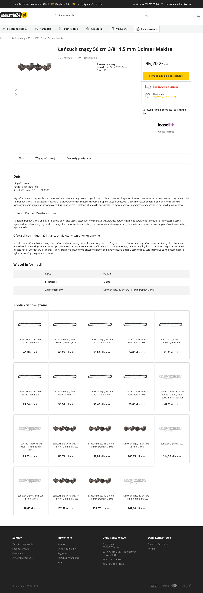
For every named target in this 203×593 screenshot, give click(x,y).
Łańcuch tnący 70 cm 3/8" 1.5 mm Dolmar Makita (66, 497)
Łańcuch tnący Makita (172, 443)
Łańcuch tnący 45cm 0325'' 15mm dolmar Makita (31, 446)
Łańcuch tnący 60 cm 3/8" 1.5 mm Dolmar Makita (101, 497)
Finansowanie (149, 28)
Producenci (121, 28)
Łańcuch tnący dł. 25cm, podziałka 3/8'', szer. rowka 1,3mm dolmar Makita (172, 396)
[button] (34, 90)
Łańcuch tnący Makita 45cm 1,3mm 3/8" (101, 393)
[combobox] (102, 15)
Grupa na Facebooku (158, 544)
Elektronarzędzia (17, 28)
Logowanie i (171, 4)
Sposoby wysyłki (20, 548)
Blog (60, 562)
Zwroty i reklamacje (22, 557)
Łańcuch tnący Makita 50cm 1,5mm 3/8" (172, 341)
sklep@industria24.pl (113, 559)
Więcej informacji (45, 158)
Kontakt (62, 544)
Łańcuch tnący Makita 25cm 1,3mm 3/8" (31, 341)
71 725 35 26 (152, 4)
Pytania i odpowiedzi (22, 544)
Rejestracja (184, 4)
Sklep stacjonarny (67, 548)
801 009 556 (109, 551)
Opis (21, 158)
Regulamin (63, 553)
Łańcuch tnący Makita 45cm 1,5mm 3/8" (137, 341)
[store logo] (25, 15)
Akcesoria (96, 28)
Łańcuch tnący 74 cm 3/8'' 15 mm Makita (31, 497)
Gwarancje (17, 553)
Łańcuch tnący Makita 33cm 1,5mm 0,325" (66, 341)
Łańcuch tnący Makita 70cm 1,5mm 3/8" (66, 393)
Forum (151, 548)
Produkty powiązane (78, 158)
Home (3, 38)
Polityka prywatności (68, 557)
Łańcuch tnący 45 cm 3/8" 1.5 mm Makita (136, 445)
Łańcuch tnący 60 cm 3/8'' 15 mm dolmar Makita (136, 497)
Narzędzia (45, 28)
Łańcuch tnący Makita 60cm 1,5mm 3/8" (31, 393)
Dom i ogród (71, 28)
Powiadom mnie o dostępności (166, 75)
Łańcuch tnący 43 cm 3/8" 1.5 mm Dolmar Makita (66, 445)
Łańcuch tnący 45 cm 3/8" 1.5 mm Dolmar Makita (101, 445)
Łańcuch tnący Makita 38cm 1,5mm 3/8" (101, 341)
